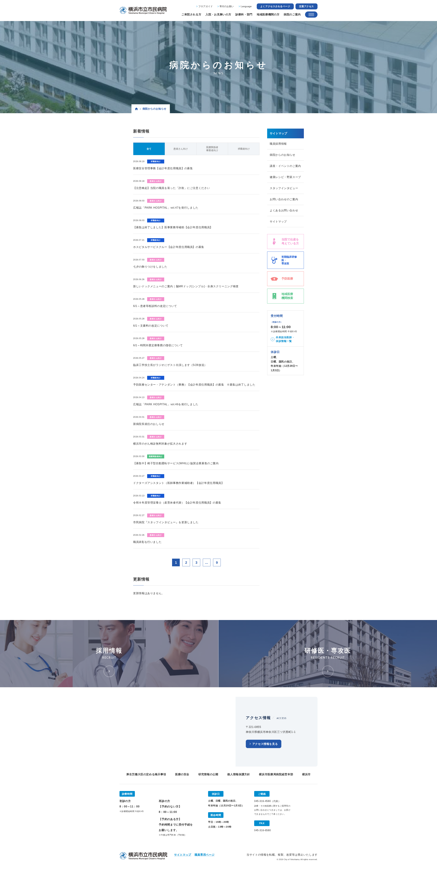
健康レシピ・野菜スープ (285, 177)
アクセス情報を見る (265, 743)
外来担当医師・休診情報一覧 (285, 339)
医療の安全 (182, 774)
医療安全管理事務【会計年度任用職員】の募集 (163, 168)
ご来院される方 (191, 14)
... (206, 562)
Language (246, 6)
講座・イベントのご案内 (285, 165)
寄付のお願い (227, 6)
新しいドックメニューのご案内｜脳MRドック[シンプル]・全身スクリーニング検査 (186, 286)
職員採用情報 (278, 143)
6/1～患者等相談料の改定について (155, 306)
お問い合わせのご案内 (284, 199)
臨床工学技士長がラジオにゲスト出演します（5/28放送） (170, 365)
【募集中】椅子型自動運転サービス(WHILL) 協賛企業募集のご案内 (176, 463)
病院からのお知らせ (282, 154)
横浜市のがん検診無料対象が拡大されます (160, 443)
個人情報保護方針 (238, 774)
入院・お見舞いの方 (218, 14)
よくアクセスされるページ (275, 6)
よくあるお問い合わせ (284, 210)
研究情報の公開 (208, 774)
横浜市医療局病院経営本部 (276, 774)
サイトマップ (278, 221)
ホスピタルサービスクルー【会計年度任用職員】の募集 (168, 247)
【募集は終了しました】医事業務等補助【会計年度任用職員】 (173, 227)
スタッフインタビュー (284, 188)
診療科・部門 (243, 14)
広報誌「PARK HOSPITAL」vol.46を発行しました (165, 404)
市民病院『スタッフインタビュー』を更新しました (166, 522)
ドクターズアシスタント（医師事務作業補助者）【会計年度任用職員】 (178, 483)
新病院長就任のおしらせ (148, 424)
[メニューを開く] (311, 14)
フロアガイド (205, 6)
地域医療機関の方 (268, 14)
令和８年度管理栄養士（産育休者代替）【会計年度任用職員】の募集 (177, 502)
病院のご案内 (292, 14)
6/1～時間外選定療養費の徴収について (158, 345)
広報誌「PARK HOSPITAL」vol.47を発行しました (165, 207)
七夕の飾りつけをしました (150, 266)
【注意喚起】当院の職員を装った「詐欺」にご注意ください (171, 188)
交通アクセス (306, 6)
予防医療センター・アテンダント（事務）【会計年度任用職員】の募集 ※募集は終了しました (194, 384)
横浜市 (306, 774)
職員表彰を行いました (147, 542)
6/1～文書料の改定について (150, 325)
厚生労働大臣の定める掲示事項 (146, 774)
